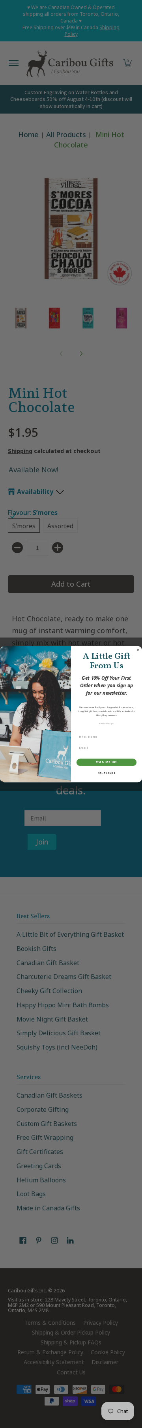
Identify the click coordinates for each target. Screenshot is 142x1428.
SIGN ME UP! (106, 762)
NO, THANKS (106, 773)
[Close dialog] (138, 650)
